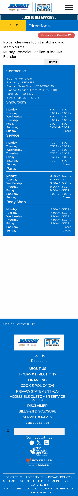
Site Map (9, 480)
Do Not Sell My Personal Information (47, 480)
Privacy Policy (59, 477)
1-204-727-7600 (47, 90)
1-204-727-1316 (30, 97)
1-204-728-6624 (23, 93)
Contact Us (14, 477)
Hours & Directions (37, 374)
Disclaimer (37, 406)
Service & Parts (37, 417)
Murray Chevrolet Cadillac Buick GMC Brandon (33, 54)
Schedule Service (37, 422)
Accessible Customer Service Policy (37, 398)
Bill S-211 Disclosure (37, 411)
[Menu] (69, 8)
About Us (37, 369)
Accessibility (35, 477)
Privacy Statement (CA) (37, 391)
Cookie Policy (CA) (37, 386)
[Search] (8, 431)
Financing (37, 380)
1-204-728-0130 (44, 86)
